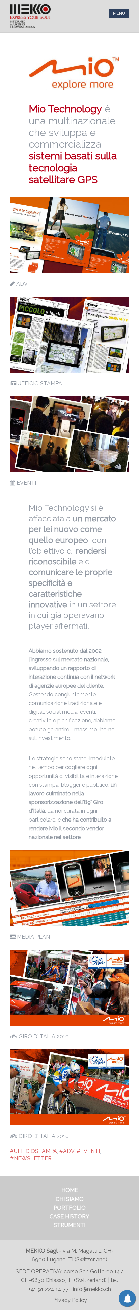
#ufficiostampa (33, 1151)
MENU (119, 13)
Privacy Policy (69, 1300)
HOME (69, 1190)
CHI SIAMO (70, 1199)
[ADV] (69, 235)
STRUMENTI (69, 1225)
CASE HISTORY (69, 1216)
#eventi (88, 1151)
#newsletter (31, 1158)
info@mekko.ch (92, 1289)
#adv (66, 1151)
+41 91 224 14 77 (49, 1289)
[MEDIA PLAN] (69, 888)
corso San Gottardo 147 (93, 1271)
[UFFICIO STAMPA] (69, 335)
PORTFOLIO (70, 1208)
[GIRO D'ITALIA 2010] (69, 988)
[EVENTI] (69, 434)
